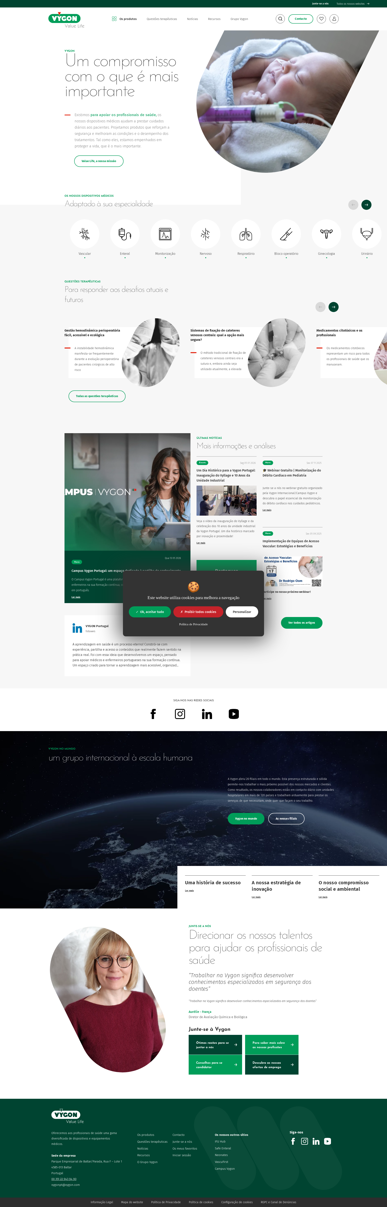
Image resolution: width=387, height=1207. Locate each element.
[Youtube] (330, 1144)
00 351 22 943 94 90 (63, 1179)
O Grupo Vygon (147, 1162)
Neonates (221, 1155)
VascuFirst (221, 1162)
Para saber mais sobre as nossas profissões (269, 1045)
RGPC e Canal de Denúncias (278, 1202)
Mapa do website (132, 1202)
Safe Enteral (223, 1148)
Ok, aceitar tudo (152, 612)
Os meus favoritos (185, 1148)
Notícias (192, 19)
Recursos (214, 19)
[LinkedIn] (77, 632)
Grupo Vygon (239, 19)
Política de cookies (201, 1202)
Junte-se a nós (320, 3)
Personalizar (242, 612)
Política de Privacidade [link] (193, 624)
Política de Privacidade (166, 1202)
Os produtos (128, 19)
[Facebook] (295, 1144)
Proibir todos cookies (200, 612)
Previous (353, 205)
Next (366, 205)
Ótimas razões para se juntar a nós (212, 1045)
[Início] (66, 19)
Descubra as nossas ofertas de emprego (267, 1065)
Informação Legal (102, 1202)
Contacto (179, 1135)
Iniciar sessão (182, 1155)
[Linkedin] (318, 1144)
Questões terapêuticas (162, 19)
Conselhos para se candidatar (209, 1065)
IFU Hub (220, 1141)
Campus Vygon (225, 1169)
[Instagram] (307, 1144)
